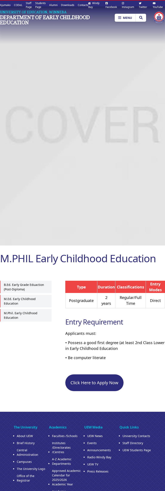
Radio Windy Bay (99, 457)
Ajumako (5, 5)
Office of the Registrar (25, 478)
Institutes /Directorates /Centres (61, 447)
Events (92, 443)
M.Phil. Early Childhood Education (20, 315)
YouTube (158, 7)
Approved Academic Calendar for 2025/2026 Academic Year (66, 477)
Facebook (111, 7)
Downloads (67, 5)
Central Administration (27, 452)
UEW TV (92, 464)
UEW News (95, 436)
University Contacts (136, 436)
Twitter (143, 7)
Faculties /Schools (65, 436)
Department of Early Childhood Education (45, 20)
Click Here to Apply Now (94, 383)
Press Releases (97, 471)
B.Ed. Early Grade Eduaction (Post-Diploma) (24, 287)
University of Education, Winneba (33, 12)
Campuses (24, 462)
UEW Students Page (136, 450)
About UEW (25, 436)
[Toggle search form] (141, 18)
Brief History (26, 443)
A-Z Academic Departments (62, 461)
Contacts (83, 5)
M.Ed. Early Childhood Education (20, 301)
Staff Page (29, 5)
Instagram (128, 7)
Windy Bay (93, 5)
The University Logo (31, 469)
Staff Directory (132, 443)
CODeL (18, 5)
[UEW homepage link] (159, 17)
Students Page (40, 5)
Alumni (53, 5)
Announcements (99, 450)
